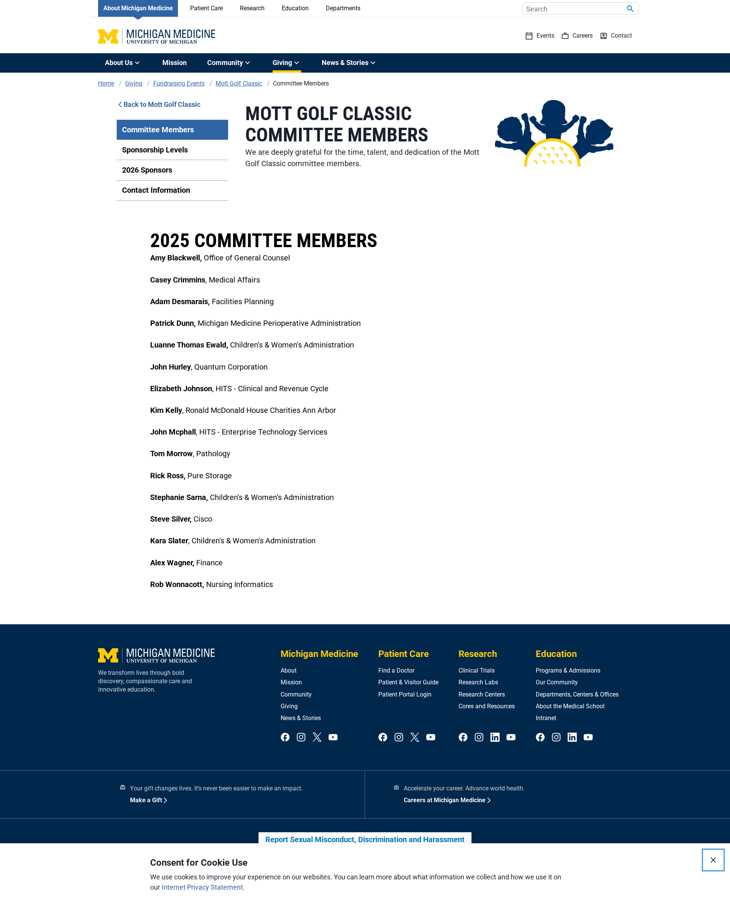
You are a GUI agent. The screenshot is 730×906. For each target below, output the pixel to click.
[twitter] (317, 738)
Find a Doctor (396, 670)
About (289, 670)
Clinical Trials (477, 670)
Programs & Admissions (568, 670)
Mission (174, 63)
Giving (289, 706)
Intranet (546, 718)
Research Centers (482, 694)
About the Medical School (570, 706)
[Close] (713, 860)
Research (252, 8)
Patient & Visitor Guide (408, 682)
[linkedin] (495, 738)
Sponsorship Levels (155, 149)
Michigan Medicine (319, 654)
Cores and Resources (487, 706)
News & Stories (301, 718)
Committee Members (158, 129)
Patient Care (206, 8)
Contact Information (156, 190)
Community (296, 694)
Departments (343, 8)
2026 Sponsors (147, 170)
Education (295, 8)
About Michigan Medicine (138, 8)
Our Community (557, 682)
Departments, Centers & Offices (577, 694)
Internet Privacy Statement (202, 887)
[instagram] (301, 738)
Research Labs (478, 682)
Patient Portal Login (405, 694)
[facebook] (285, 738)
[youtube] (333, 738)
